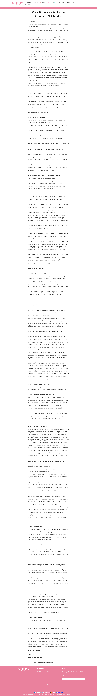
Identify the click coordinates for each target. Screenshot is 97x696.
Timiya (42, 694)
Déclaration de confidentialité (43, 673)
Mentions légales (40, 675)
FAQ (38, 679)
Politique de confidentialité (60, 694)
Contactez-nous (40, 681)
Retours (38, 677)
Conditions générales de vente (43, 671)
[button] (29, 2)
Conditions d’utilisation (70, 694)
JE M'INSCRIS (73, 679)
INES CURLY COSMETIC (30, 694)
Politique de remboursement (49, 694)
